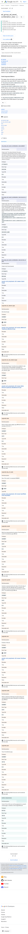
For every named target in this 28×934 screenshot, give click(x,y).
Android (3, 910)
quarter (2, 128)
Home (2, 5)
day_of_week (4, 125)
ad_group (3, 59)
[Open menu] (2, 1)
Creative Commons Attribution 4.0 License (17, 865)
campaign (3, 63)
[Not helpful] (12, 8)
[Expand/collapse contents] (9, 21)
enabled (3, 109)
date (2, 123)
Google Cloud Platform (6, 916)
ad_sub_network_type (5, 122)
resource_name (4, 111)
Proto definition (7, 39)
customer (3, 64)
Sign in (24, 1)
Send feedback (6, 11)
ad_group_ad (4, 61)
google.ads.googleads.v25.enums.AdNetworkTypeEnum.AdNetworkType (14, 328)
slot (2, 130)
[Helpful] (10, 8)
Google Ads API (14, 5)
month (2, 127)
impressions (3, 141)
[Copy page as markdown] (21, 17)
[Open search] (21, 2)
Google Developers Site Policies (15, 868)
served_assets (4, 112)
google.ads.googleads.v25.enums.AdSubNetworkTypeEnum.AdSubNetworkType (13, 386)
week (2, 132)
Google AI (3, 919)
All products (4, 921)
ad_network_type (4, 120)
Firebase (3, 914)
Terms (2, 927)
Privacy (7, 927)
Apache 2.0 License (22, 867)
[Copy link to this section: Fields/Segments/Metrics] (16, 76)
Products (7, 5)
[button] (14, 322)
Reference (22, 5)
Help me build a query (8, 35)
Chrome (3, 912)
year (2, 134)
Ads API (15, 2)
